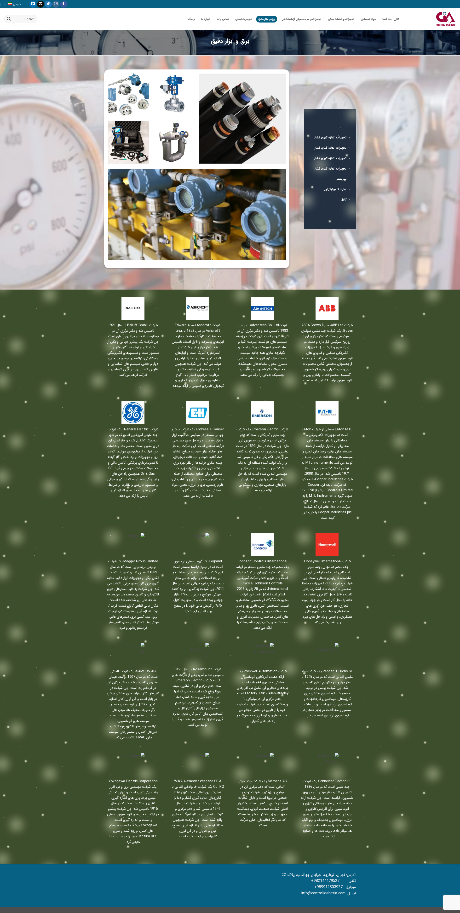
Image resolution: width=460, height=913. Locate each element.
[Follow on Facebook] (63, 4)
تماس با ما (223, 19)
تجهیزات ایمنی (243, 19)
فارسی (17, 4)
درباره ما (205, 19)
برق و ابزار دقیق (266, 19)
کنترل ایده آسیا (390, 19)
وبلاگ (191, 19)
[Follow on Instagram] (55, 4)
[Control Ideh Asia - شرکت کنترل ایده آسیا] (432, 19)
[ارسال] (9, 19)
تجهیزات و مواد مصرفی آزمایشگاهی (302, 19)
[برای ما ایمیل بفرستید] (40, 4)
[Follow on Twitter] (48, 4)
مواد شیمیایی (368, 19)
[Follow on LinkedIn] (32, 4)
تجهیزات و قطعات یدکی (341, 19)
